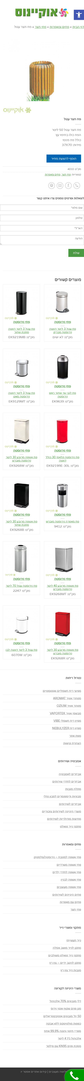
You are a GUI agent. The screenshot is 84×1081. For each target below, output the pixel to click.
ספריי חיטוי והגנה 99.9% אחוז (62, 1031)
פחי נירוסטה (21, 322)
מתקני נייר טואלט (70, 826)
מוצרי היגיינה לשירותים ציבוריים (61, 811)
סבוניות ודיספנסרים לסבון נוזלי (62, 796)
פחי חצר (40, 27)
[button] (79, 15)
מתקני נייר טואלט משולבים (64, 955)
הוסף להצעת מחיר (71, 45)
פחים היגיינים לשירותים (66, 894)
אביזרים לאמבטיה (70, 774)
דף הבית (78, 27)
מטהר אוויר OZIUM (69, 705)
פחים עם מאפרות (70, 902)
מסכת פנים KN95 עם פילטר (63, 1046)
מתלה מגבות (73, 789)
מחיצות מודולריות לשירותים (64, 819)
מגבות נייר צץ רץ (71, 970)
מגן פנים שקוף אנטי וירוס (66, 1008)
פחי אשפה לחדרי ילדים (67, 872)
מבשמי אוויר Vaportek (65, 713)
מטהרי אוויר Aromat (67, 698)
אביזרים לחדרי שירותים (66, 781)
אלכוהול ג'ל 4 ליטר (69, 1038)
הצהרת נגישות (72, 743)
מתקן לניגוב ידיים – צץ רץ (65, 963)
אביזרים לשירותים (70, 804)
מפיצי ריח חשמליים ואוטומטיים (62, 691)
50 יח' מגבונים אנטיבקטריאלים (62, 1016)
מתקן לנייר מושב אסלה (67, 948)
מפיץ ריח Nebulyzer (66, 728)
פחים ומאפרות (59, 27)
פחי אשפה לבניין (71, 879)
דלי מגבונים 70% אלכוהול (65, 1001)
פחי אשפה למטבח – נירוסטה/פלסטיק (57, 857)
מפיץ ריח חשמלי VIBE (67, 720)
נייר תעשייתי (73, 940)
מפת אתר (75, 736)
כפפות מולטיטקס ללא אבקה (63, 1023)
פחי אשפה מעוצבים (69, 887)
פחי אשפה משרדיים (69, 864)
